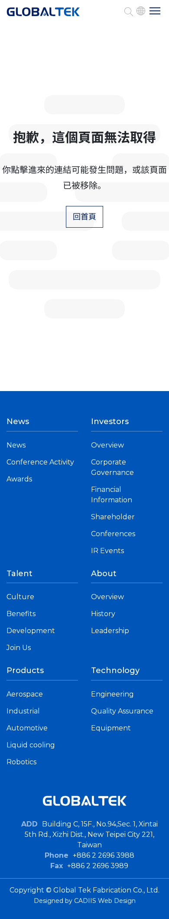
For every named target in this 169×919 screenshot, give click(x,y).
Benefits (21, 614)
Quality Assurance (122, 711)
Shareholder (113, 517)
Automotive (27, 728)
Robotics (21, 762)
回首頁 (84, 217)
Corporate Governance (112, 467)
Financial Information (111, 494)
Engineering (112, 694)
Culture (20, 597)
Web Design (117, 901)
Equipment (111, 728)
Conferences (113, 534)
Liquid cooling (30, 745)
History (103, 614)
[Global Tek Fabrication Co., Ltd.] (43, 16)
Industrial (23, 711)
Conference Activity (40, 462)
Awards (19, 479)
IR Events (107, 551)
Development (30, 631)
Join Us (18, 648)
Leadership (110, 631)
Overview (107, 445)
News (16, 445)
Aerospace (24, 694)
